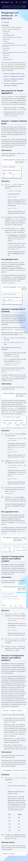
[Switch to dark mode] (20, 2)
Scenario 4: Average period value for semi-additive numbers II (14, 53)
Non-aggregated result (8, 35)
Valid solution (6, 31)
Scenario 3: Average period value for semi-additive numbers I (14, 45)
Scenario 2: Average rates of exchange (12, 37)
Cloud (24, 2)
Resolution (5, 33)
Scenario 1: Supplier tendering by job (11, 29)
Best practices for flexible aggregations (12, 27)
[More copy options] (11, 22)
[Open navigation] (16, 2)
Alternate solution (7, 59)
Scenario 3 (11, 678)
